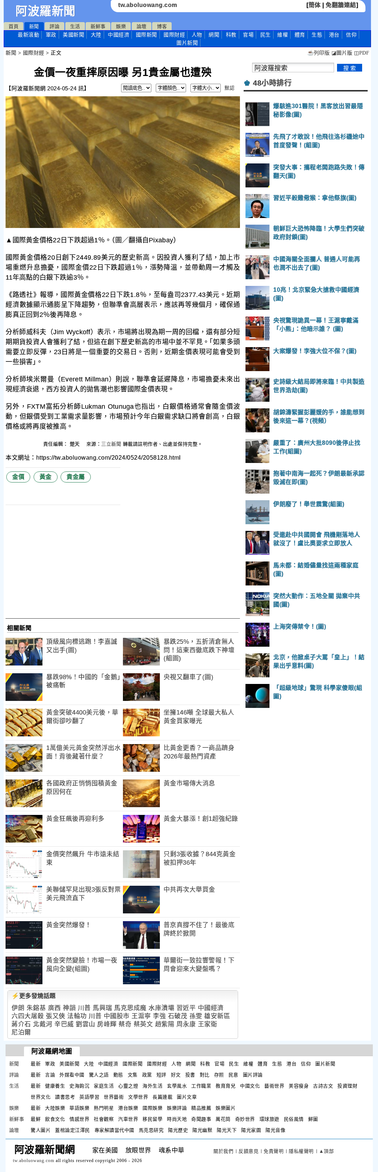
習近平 (186, 1008)
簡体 (315, 5)
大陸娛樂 (55, 1108)
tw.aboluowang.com (147, 5)
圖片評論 (253, 1075)
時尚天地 (177, 1119)
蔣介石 (21, 1024)
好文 (176, 1075)
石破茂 (178, 1016)
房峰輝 (107, 1024)
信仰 (351, 35)
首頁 (13, 26)
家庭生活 (104, 1086)
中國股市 (117, 1016)
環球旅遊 (269, 1119)
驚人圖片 (41, 1130)
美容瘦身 (299, 1086)
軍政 (51, 35)
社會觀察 (104, 1119)
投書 (190, 1075)
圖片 (187, 43)
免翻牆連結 (341, 5)
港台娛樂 (128, 1108)
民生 (265, 35)
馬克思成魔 (130, 1008)
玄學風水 (177, 1086)
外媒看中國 (72, 1075)
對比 (205, 1075)
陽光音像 (275, 1130)
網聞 (214, 35)
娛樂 (121, 26)
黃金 (45, 477)
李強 (159, 1016)
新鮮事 (98, 26)
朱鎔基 (36, 1008)
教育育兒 (226, 1086)
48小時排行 (272, 83)
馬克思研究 (151, 1130)
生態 (317, 35)
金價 (18, 477)
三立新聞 (111, 444)
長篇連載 (162, 1097)
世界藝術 (114, 1097)
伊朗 (17, 1008)
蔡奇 (124, 1024)
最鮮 (36, 1119)
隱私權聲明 (301, 1151)
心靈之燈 (128, 1086)
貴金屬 (75, 477)
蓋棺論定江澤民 (72, 1130)
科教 (231, 35)
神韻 (69, 1008)
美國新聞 (73, 35)
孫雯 (195, 1016)
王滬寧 (141, 1016)
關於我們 (223, 1151)
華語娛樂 (79, 1108)
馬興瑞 (102, 1008)
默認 (229, 88)
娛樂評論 (177, 1108)
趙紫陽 (165, 1024)
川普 (84, 1008)
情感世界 (79, 1119)
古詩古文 (323, 1086)
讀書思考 (65, 1097)
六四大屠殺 (27, 1016)
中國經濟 (118, 35)
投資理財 (347, 1086)
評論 (54, 26)
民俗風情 (294, 1119)
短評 (161, 1075)
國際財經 (174, 35)
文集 (133, 1075)
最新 (28, 35)
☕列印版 (318, 53)
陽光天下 (227, 1130)
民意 (233, 1075)
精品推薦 (201, 1108)
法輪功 (77, 1016)
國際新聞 (146, 35)
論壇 (142, 26)
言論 (50, 1075)
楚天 (76, 444)
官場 (248, 35)
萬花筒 (223, 1119)
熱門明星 (104, 1108)
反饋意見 (248, 1151)
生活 (75, 26)
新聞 (34, 26)
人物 (197, 35)
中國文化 (250, 1086)
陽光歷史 (178, 1130)
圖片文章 (187, 1097)
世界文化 (41, 1097)
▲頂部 (326, 1151)
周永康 (186, 1024)
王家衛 (207, 1024)
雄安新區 (217, 1016)
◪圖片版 (342, 53)
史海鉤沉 (79, 1086)
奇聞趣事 (201, 1119)
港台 (334, 35)
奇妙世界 (245, 1119)
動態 (118, 1075)
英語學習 (89, 1097)
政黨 (147, 1075)
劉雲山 (85, 1024)
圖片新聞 (325, 1063)
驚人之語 (99, 1075)
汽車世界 (128, 1119)
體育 (300, 35)
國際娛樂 (152, 1108)
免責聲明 (274, 1151)
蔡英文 (143, 1024)
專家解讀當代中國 (114, 1130)
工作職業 (201, 1086)
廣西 (54, 1008)
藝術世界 (274, 1086)
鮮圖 (313, 1119)
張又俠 (55, 1016)
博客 (162, 26)
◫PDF (361, 53)
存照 (219, 1075)
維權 (282, 35)
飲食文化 (55, 1119)
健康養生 (55, 1086)
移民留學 (152, 1119)
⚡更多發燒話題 (33, 996)
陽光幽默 (202, 1130)
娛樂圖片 (226, 1108)
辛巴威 (64, 1024)
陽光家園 (251, 1130)
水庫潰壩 (161, 1008)
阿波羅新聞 (46, 11)
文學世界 (138, 1097)
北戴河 (42, 1024)
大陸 (96, 35)
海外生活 (152, 1086)
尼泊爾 (21, 1032)
